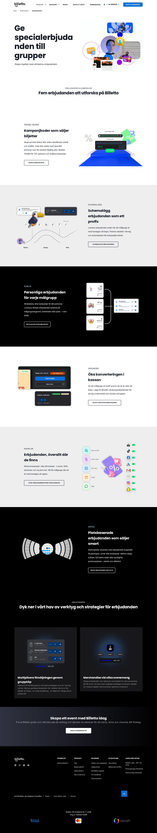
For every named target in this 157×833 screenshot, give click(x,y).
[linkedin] (16, 765)
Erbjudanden (37, 11)
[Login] (105, 4)
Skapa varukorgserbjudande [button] (104, 403)
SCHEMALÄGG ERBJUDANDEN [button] (103, 244)
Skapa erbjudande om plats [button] (101, 570)
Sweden (114, 4)
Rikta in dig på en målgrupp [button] (37, 324)
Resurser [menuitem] (53, 5)
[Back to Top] (124, 794)
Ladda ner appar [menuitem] (132, 758)
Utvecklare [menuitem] (113, 758)
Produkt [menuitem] (39, 5)
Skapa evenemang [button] (133, 5)
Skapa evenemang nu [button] (78, 731)
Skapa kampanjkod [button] (36, 163)
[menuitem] (45, 4)
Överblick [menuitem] (61, 758)
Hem (15, 11)
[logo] (19, 759)
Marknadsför (24, 11)
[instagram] (20, 765)
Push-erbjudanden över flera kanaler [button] (44, 483)
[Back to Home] (20, 4)
